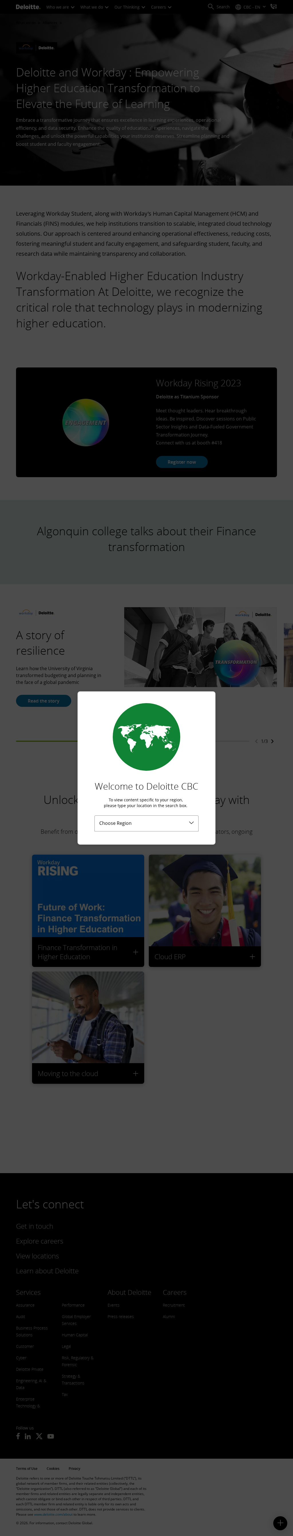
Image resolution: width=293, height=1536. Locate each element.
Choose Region (115, 823)
